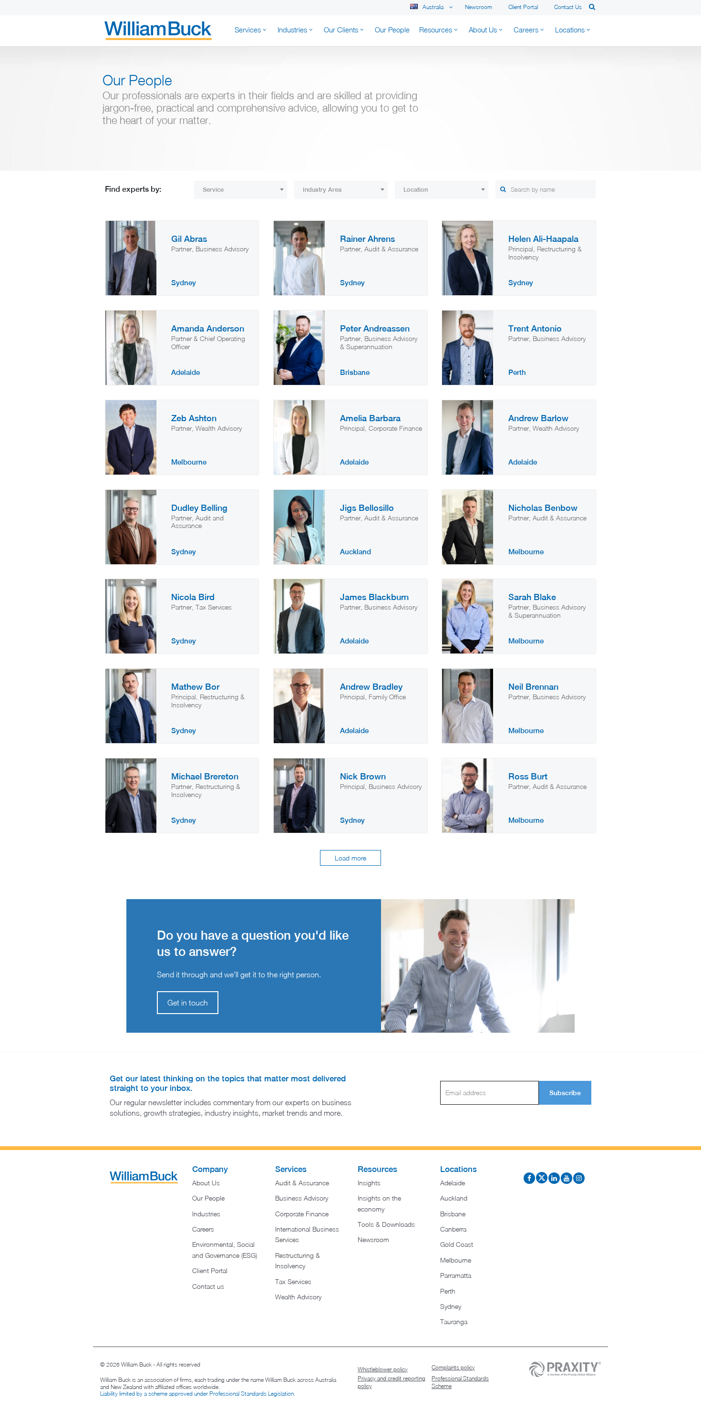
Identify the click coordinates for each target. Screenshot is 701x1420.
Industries (206, 1214)
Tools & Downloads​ (386, 1224)
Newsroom (478, 6)
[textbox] (241, 190)
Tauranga (453, 1321)
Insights (369, 1183)
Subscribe (565, 1093)
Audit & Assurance (302, 1183)
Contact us (568, 6)
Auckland (453, 1198)
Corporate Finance (302, 1214)
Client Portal (523, 6)
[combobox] (241, 190)
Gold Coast (456, 1244)
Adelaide (452, 1183)
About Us (206, 1183)
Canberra (453, 1229)
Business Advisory (301, 1198)
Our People (208, 1198)
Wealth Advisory (298, 1297)
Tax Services (293, 1281)
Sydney (450, 1306)
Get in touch (187, 1002)
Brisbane (452, 1214)
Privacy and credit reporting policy (391, 1382)
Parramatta (455, 1275)
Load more (350, 858)
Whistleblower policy (383, 1369)
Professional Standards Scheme (460, 1382)
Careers (203, 1229)
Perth (447, 1291)
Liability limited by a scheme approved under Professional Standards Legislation (197, 1393)
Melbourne (455, 1260)
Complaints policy (453, 1367)
